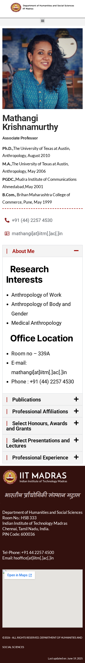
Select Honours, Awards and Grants (36, 426)
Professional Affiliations (37, 412)
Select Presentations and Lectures (38, 443)
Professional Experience (37, 458)
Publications (23, 400)
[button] (42, 21)
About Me (20, 251)
